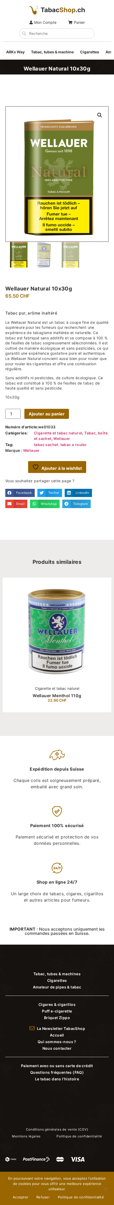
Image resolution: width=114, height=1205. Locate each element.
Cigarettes (89, 52)
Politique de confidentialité (81, 1197)
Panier (79, 22)
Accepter (20, 1197)
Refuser (43, 1197)
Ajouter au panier (47, 413)
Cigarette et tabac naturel (58, 433)
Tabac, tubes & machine (52, 52)
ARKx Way (15, 52)
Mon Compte (45, 22)
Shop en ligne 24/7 (57, 882)
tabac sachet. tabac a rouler (60, 444)
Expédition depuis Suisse (57, 769)
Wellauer (61, 438)
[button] (99, 115)
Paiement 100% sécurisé (57, 825)
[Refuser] (105, 1188)
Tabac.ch (63, 10)
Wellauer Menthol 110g (57, 695)
